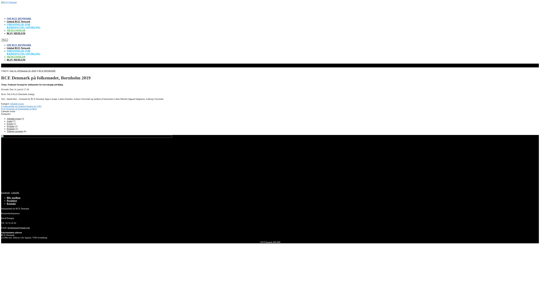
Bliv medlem (13, 197)
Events (10, 124)
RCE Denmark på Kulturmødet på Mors (19, 109)
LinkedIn (15, 193)
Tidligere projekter (15, 131)
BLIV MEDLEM (16, 33)
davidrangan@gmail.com (18, 228)
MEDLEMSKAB (16, 30)
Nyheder (10, 126)
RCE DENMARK (47, 71)
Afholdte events (17, 104)
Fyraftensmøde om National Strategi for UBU (21, 106)
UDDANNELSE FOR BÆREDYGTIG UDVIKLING (23, 26)
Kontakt (11, 203)
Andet (9, 121)
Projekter (11, 129)
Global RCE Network (18, 21)
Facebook (5, 193)
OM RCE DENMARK (19, 18)
